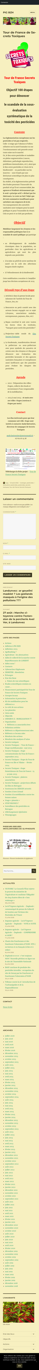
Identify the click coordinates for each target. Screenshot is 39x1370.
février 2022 (10, 1184)
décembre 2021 (11, 1190)
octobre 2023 (10, 1126)
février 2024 (10, 1114)
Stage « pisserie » (12, 800)
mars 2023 (9, 1146)
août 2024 (9, 1100)
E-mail (6, 553)
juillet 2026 (10, 1036)
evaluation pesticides (10, 485)
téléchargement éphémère (16, 812)
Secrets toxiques (12, 742)
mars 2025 (9, 1079)
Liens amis (9, 713)
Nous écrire (7, 1007)
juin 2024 (9, 1103)
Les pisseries (10, 710)
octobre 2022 (10, 1161)
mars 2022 (9, 1181)
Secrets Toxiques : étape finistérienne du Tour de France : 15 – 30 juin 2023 (19, 771)
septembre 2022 (12, 1164)
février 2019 (10, 1277)
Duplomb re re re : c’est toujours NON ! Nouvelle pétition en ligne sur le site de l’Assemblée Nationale (20, 959)
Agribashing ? (10, 652)
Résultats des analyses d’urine (17, 739)
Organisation (10, 722)
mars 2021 (9, 1216)
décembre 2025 (11, 1053)
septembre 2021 (11, 1199)
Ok (19, 1366)
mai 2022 (9, 1175)
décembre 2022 (11, 1155)
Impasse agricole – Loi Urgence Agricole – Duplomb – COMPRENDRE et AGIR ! (20, 932)
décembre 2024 (11, 1088)
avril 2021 (9, 1213)
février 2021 (10, 1219)
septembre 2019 (11, 1260)
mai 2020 (9, 1242)
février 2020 (10, 1248)
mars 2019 (9, 1274)
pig (7, 483)
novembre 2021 (11, 1193)
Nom (5, 543)
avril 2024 (9, 1109)
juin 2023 (9, 1138)
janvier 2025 (10, 1085)
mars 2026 (9, 1047)
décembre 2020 (11, 1225)
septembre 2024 (12, 1097)
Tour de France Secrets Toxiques (20, 487)
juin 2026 (9, 1039)
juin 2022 (9, 1173)
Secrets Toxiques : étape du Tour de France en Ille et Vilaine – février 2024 (19, 762)
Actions (8, 643)
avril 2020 (9, 1245)
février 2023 (10, 1149)
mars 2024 (9, 1111)
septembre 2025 (12, 1062)
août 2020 (9, 1234)
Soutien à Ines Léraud (14, 792)
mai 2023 (9, 1141)
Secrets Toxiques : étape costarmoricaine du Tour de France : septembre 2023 (20, 754)
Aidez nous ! (10, 663)
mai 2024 (9, 1106)
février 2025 (10, 1082)
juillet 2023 (9, 1135)
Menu (32, 12)
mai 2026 (9, 1042)
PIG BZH (8, 12)
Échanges (9, 675)
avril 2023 (9, 1143)
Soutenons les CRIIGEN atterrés (18, 789)
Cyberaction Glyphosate (15, 669)
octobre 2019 (10, 1257)
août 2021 (9, 1202)
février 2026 (10, 1050)
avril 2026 (9, 1045)
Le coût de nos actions (14, 707)
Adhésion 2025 (11, 649)
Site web (7, 563)
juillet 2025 (9, 1068)
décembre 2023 (11, 1120)
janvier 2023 (10, 1152)
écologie (23, 483)
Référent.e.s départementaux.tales (19, 730)
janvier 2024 (10, 1117)
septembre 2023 (11, 1129)
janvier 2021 (10, 1222)
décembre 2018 (11, 1283)
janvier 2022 (10, 1187)
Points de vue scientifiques (18, 681)
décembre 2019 (11, 1251)
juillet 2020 (9, 1237)
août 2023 (9, 1132)
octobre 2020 (10, 1231)
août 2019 (9, 1263)
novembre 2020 (11, 1228)
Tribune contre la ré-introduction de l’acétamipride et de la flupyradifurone (20, 985)
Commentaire (9, 512)
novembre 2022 (11, 1158)
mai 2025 (9, 1074)
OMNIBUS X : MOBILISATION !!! (18, 719)
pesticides (30, 483)
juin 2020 (9, 1240)
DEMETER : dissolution (14, 672)
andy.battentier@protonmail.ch (20, 435)
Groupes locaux (11, 696)
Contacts (8, 666)
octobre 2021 (10, 1196)
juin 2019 (9, 1269)
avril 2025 (9, 1077)
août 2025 (9, 1065)
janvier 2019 (10, 1280)
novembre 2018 (11, 1286)
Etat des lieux (10, 678)
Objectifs (8, 716)
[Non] (36, 1362)
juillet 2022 (9, 1170)
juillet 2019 (9, 1266)
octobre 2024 (10, 1094)
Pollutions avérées (12, 728)
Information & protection (15, 698)
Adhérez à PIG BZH (13, 646)
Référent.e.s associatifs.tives (18, 725)
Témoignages (10, 815)
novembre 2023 (11, 1123)
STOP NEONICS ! (12, 803)
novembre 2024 (11, 1091)
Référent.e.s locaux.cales (15, 733)
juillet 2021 (9, 1205)
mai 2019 (9, 1272)
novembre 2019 (11, 1254)
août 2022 (9, 1167)
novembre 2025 (11, 1056)
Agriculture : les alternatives (16, 655)
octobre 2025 (10, 1059)
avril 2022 (9, 1178)
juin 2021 (9, 1208)
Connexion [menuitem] (4, 2)
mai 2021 (8, 1210)
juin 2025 (9, 1071)
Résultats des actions (13, 736)
